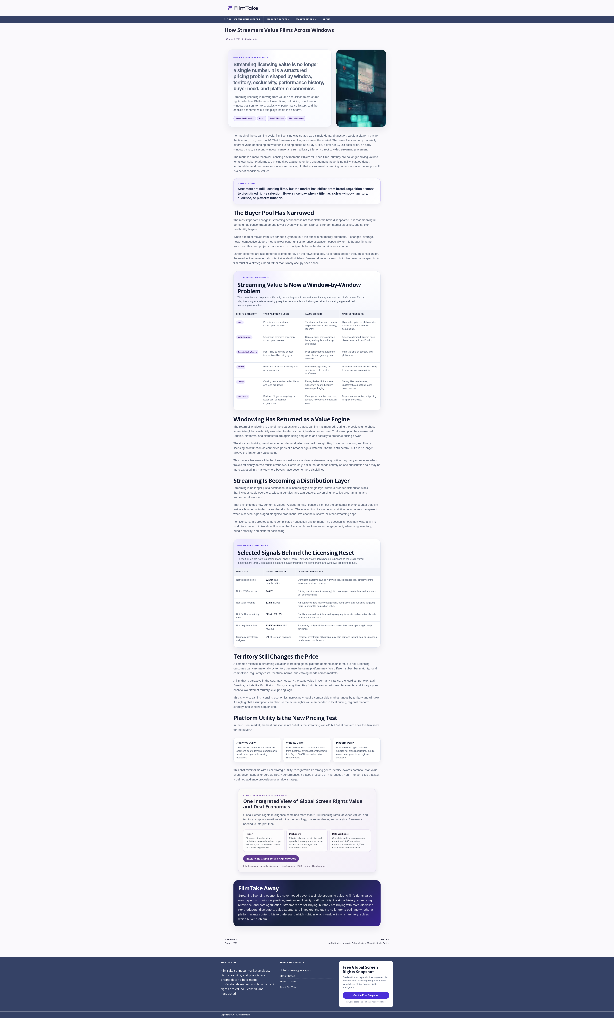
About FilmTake (288, 987)
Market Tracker (277, 19)
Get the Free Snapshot (365, 995)
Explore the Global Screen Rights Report (271, 858)
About (327, 19)
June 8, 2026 (234, 39)
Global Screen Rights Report (242, 19)
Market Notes (305, 19)
